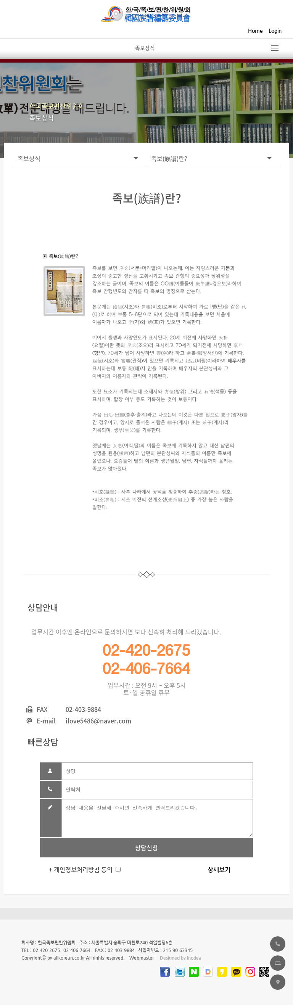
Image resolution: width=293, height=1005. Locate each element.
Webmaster (141, 957)
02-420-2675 (146, 650)
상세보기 (219, 869)
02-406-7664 (146, 668)
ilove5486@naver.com (98, 720)
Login (275, 30)
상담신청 (146, 847)
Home (255, 30)
